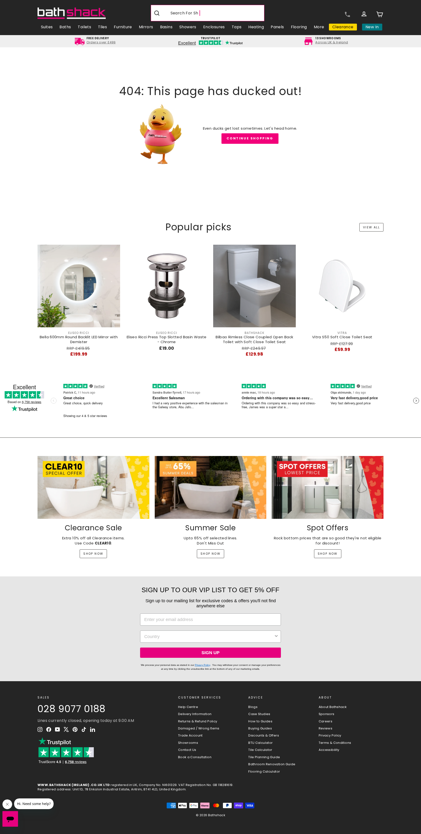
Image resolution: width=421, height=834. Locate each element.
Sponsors (327, 714)
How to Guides (260, 721)
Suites (47, 27)
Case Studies (259, 714)
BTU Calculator (260, 742)
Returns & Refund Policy (197, 721)
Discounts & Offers (263, 735)
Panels (277, 27)
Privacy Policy (202, 665)
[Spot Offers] (327, 487)
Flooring (299, 27)
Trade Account (190, 735)
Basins (166, 27)
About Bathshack (333, 707)
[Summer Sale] (211, 487)
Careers (326, 721)
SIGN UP (210, 652)
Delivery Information (195, 714)
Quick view (79, 322)
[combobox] (209, 636)
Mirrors (146, 27)
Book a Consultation (194, 757)
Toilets (84, 27)
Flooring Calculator (264, 771)
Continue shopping (250, 138)
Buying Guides (260, 728)
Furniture (123, 27)
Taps (237, 27)
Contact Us (187, 749)
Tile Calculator (260, 749)
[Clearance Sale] (93, 487)
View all (371, 227)
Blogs (253, 707)
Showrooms (188, 742)
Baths (65, 27)
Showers (187, 27)
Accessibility (329, 749)
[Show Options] (276, 636)
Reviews (326, 728)
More (319, 27)
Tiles (102, 27)
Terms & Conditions (335, 742)
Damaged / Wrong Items (199, 728)
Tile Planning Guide (264, 757)
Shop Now (93, 554)
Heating (256, 27)
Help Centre (188, 707)
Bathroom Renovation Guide (271, 764)
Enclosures (214, 27)
